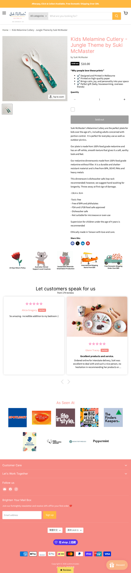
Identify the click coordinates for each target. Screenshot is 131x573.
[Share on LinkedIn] (83, 243)
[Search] (116, 16)
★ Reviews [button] (65, 570)
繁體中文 (53, 530)
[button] (63, 381)
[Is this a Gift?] (73, 109)
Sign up (50, 515)
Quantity (75, 92)
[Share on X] (78, 243)
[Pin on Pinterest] (88, 243)
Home (5, 30)
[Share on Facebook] (72, 243)
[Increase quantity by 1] (124, 99)
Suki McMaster (80, 57)
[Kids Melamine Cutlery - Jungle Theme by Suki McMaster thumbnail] (7, 109)
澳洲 (73, 530)
